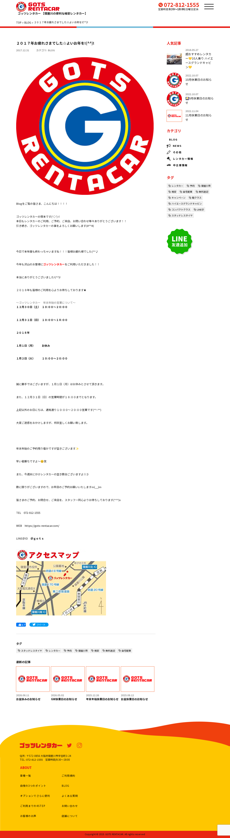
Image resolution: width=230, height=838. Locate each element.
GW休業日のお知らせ (64, 699)
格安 (96, 650)
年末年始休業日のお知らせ (102, 699)
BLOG (51, 50)
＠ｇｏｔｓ (37, 538)
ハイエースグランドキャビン (187, 203)
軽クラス (196, 197)
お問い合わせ (70, 806)
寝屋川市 (83, 650)
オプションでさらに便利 (35, 796)
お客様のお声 (28, 816)
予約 (69, 650)
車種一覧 (25, 775)
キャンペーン (178, 197)
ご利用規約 (68, 775)
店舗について (70, 816)
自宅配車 (126, 650)
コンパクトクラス (181, 209)
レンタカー (54, 650)
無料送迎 (110, 650)
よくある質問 (70, 796)
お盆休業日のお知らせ (134, 699)
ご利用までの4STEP (32, 806)
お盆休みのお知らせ (28, 699)
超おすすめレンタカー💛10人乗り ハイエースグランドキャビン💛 (199, 60)
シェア (22, 624)
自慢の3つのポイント (33, 785)
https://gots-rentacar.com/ (42, 525)
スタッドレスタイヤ (31, 650)
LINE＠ (200, 209)
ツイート (41, 624)
